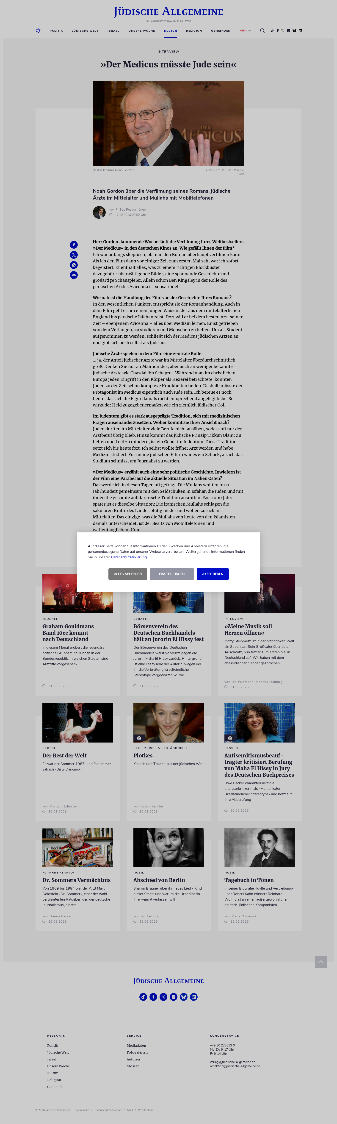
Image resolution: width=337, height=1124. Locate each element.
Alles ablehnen (128, 574)
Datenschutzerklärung (129, 557)
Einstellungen (172, 574)
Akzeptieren (212, 574)
